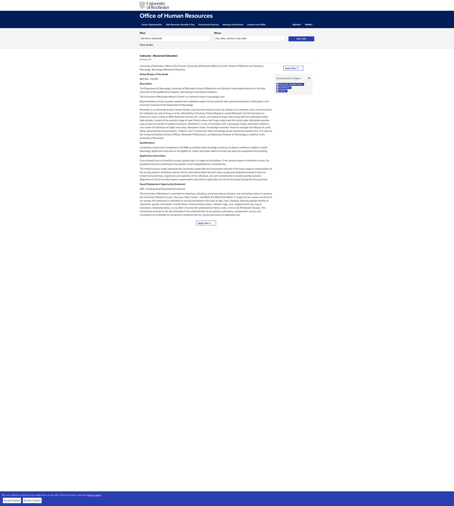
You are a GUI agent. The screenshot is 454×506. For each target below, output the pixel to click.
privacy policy (94, 495)
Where (217, 33)
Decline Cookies (32, 500)
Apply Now (203, 223)
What (142, 33)
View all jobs (146, 45)
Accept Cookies (12, 500)
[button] (293, 78)
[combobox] (175, 36)
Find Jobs (301, 38)
